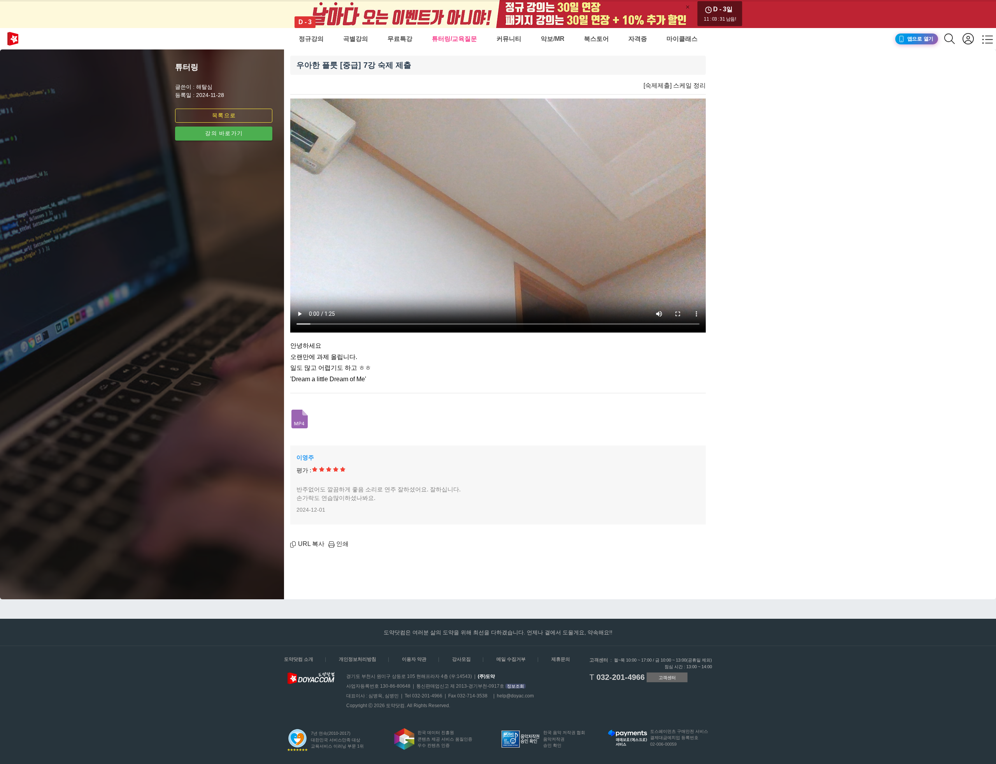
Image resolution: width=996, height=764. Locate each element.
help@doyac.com (515, 696)
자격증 (637, 38)
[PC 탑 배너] (498, 14)
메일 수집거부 (511, 659)
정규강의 (311, 38)
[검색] (953, 38)
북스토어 (596, 38)
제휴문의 (560, 659)
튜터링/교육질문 (454, 38)
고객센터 (667, 677)
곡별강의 (355, 38)
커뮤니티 (508, 38)
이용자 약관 (414, 659)
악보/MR (553, 38)
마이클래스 (682, 38)
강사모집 (461, 659)
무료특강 (400, 38)
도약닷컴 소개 (298, 659)
